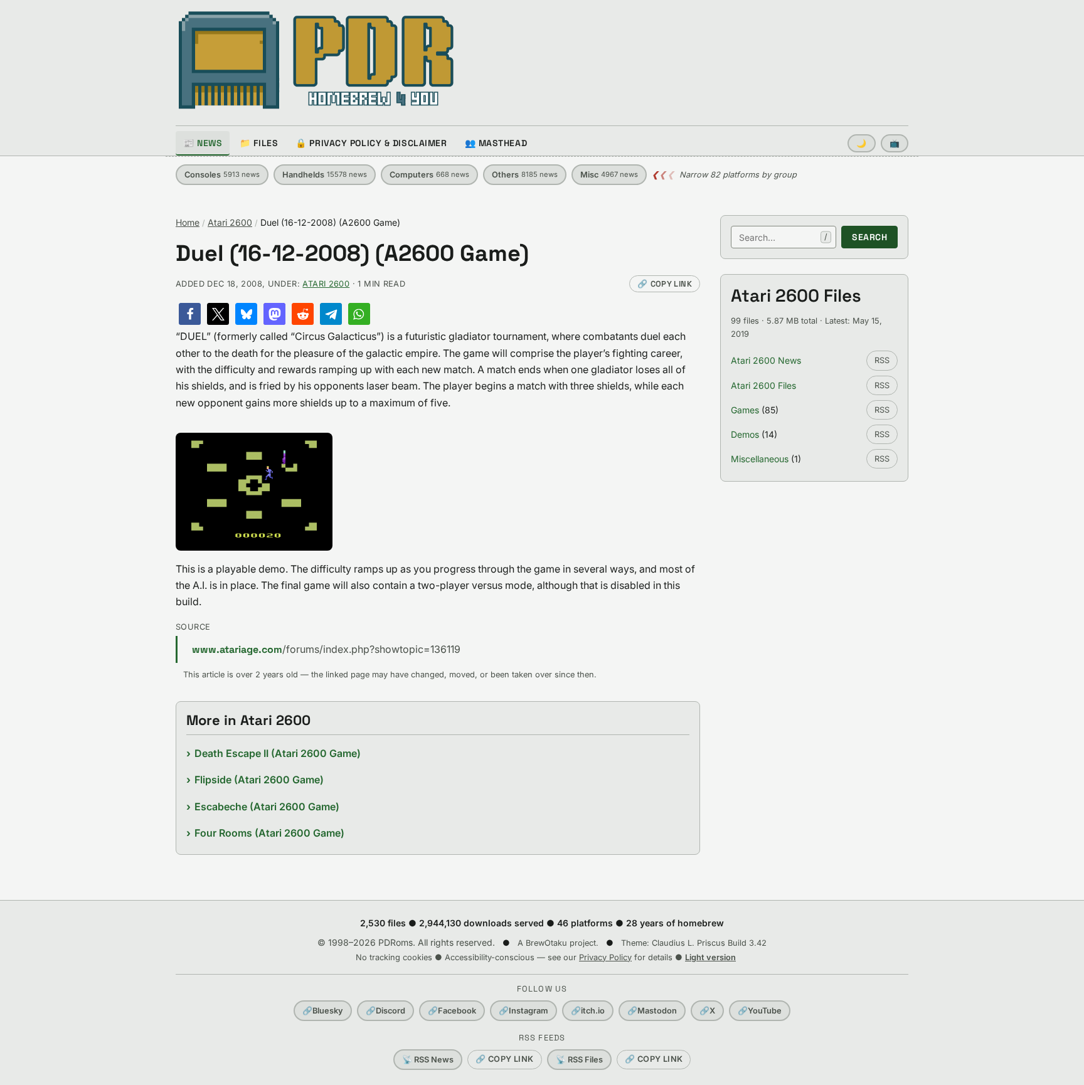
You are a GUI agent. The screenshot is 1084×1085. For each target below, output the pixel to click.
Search (869, 237)
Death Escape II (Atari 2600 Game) (277, 753)
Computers (429, 174)
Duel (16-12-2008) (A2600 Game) (352, 254)
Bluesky (322, 1010)
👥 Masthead (496, 143)
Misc (609, 174)
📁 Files (259, 143)
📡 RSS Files (579, 1059)
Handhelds (324, 174)
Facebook (452, 1010)
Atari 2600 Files (763, 385)
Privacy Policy (605, 957)
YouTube (760, 1010)
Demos (745, 434)
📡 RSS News (428, 1059)
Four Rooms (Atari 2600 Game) (269, 833)
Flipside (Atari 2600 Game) (259, 779)
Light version (710, 957)
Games (745, 410)
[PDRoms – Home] (316, 60)
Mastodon (652, 1010)
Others (525, 174)
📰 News (202, 143)
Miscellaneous (760, 458)
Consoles (222, 174)
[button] (190, 314)
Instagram (523, 1010)
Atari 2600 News (766, 360)
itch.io (588, 1010)
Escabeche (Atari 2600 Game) (266, 806)
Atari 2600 (230, 222)
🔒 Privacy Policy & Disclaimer (371, 143)
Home (187, 222)
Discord (385, 1010)
